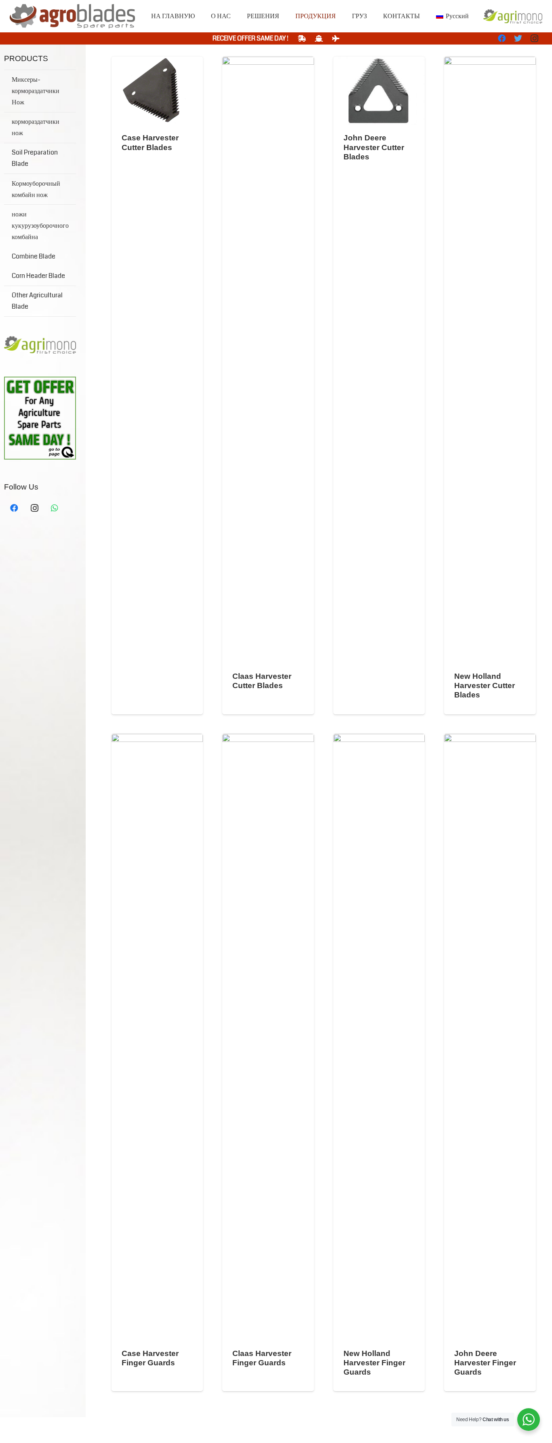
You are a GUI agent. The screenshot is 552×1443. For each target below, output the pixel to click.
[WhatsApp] (54, 508)
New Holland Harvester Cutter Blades (484, 685)
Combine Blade (33, 256)
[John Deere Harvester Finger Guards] (490, 1037)
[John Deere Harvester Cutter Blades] (379, 91)
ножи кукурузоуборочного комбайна (40, 226)
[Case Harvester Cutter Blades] (157, 91)
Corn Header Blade (38, 275)
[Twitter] (518, 38)
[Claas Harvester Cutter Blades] (268, 360)
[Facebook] (502, 38)
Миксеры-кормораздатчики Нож (35, 91)
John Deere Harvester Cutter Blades (373, 147)
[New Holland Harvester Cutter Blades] (490, 360)
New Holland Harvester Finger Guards (374, 1362)
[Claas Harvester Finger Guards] (268, 1037)
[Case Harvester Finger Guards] (157, 1037)
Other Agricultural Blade (37, 300)
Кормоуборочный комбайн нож (36, 189)
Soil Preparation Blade (35, 158)
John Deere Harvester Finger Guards (485, 1362)
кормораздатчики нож (35, 127)
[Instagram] (534, 38)
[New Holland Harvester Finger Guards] (379, 1037)
